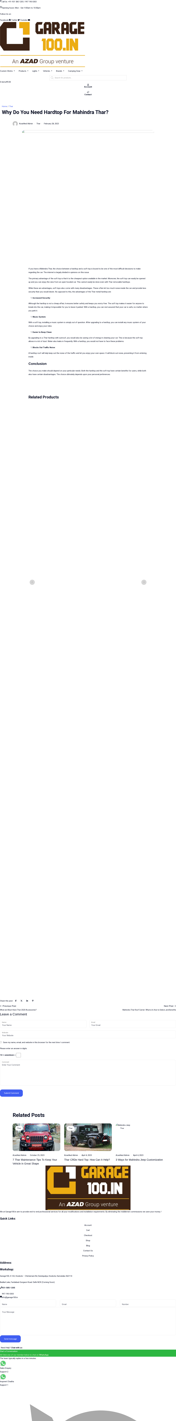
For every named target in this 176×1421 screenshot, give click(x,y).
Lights (35, 71)
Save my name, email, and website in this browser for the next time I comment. (36, 1042)
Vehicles (47, 71)
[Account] (88, 85)
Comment (5, 1062)
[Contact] (88, 92)
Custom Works (6, 71)
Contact (88, 94)
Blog (88, 1246)
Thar (11, 106)
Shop (88, 1240)
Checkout (88, 1235)
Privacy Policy (88, 1256)
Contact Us (88, 1251)
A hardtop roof (34, 353)
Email (93, 1022)
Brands (59, 71)
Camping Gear (74, 71)
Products (23, 71)
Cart (88, 1230)
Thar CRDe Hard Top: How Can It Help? (87, 1159)
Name (4, 1022)
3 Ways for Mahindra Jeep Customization (139, 1159)
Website (5, 1033)
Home (4, 106)
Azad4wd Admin (26, 123)
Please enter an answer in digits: (13, 1048)
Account (88, 87)
